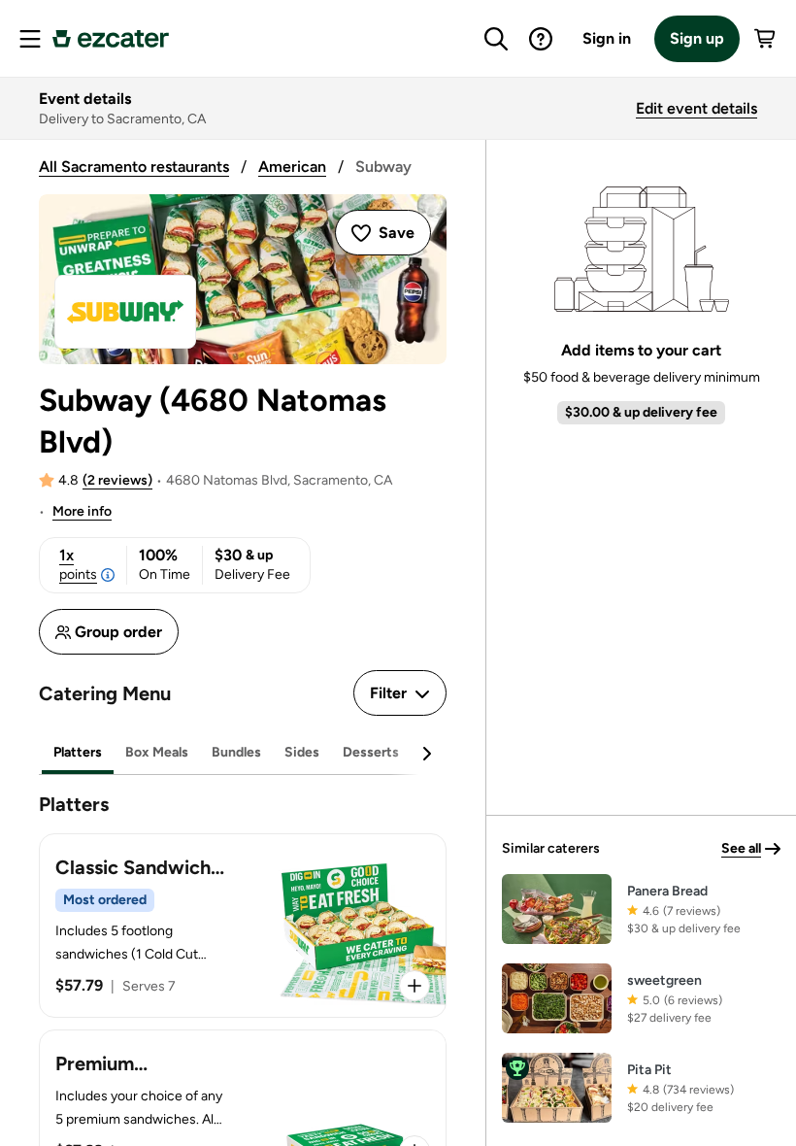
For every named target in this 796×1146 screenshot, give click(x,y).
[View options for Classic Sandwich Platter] (414, 985)
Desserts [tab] (371, 752)
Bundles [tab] (236, 752)
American (292, 166)
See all (741, 848)
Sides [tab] (301, 752)
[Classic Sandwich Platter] (243, 925)
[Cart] (765, 39)
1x (78, 564)
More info (82, 511)
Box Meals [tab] (156, 752)
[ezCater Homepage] (110, 39)
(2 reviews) (117, 480)
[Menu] (30, 39)
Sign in (606, 38)
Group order (118, 632)
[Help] (540, 39)
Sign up (697, 38)
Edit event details (696, 108)
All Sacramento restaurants (134, 166)
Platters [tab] (77, 752)
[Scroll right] (426, 753)
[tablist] (243, 753)
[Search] (496, 39)
